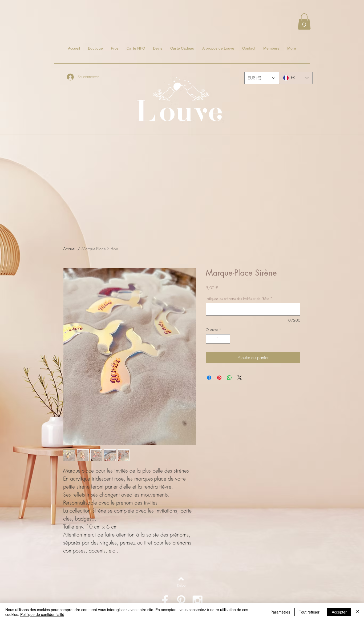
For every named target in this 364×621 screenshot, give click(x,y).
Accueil (69, 249)
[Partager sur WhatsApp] (229, 377)
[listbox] (261, 78)
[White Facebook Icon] (165, 600)
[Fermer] (357, 612)
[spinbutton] (218, 339)
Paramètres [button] (280, 612)
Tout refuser (309, 612)
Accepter (339, 612)
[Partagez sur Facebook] (209, 377)
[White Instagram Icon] (197, 600)
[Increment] (226, 339)
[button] (304, 21)
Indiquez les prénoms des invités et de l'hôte (239, 298)
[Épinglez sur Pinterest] (219, 377)
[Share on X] (239, 377)
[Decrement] (210, 339)
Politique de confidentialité (42, 614)
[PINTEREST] (181, 600)
